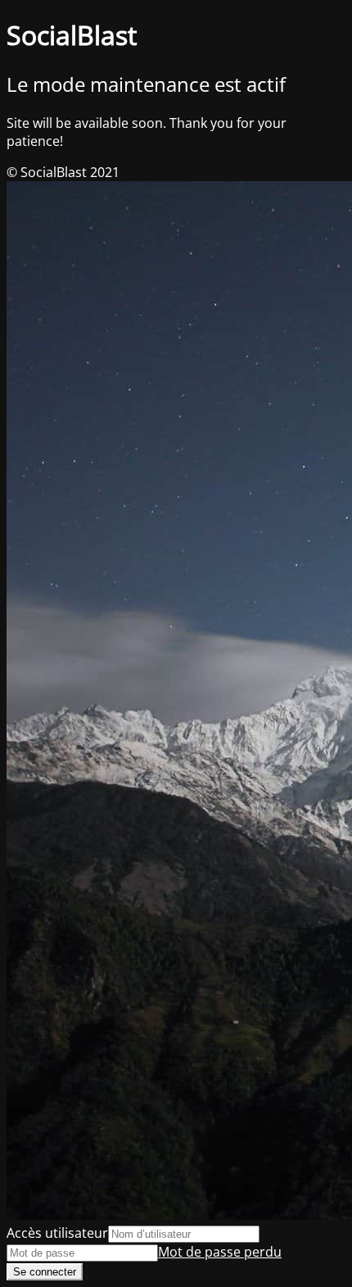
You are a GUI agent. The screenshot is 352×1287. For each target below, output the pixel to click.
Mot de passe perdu (220, 1252)
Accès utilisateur (57, 1233)
